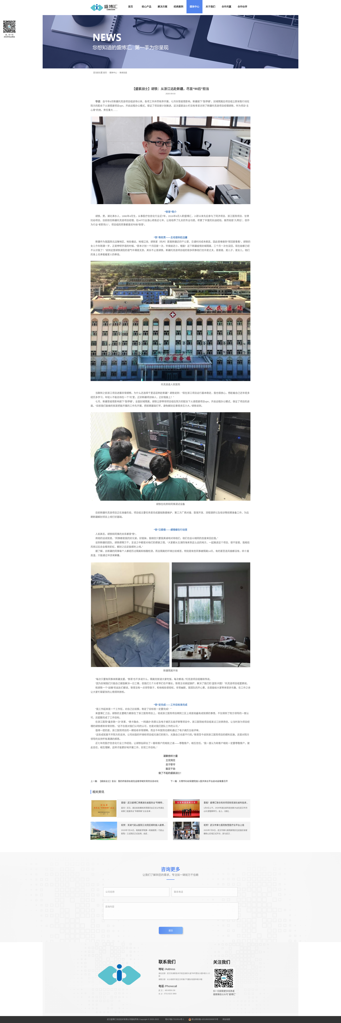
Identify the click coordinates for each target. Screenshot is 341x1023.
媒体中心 (194, 6)
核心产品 (146, 6)
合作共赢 (226, 6)
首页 (130, 6)
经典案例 (178, 6)
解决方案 (162, 6)
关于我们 (210, 6)
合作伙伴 (242, 6)
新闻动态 (123, 73)
